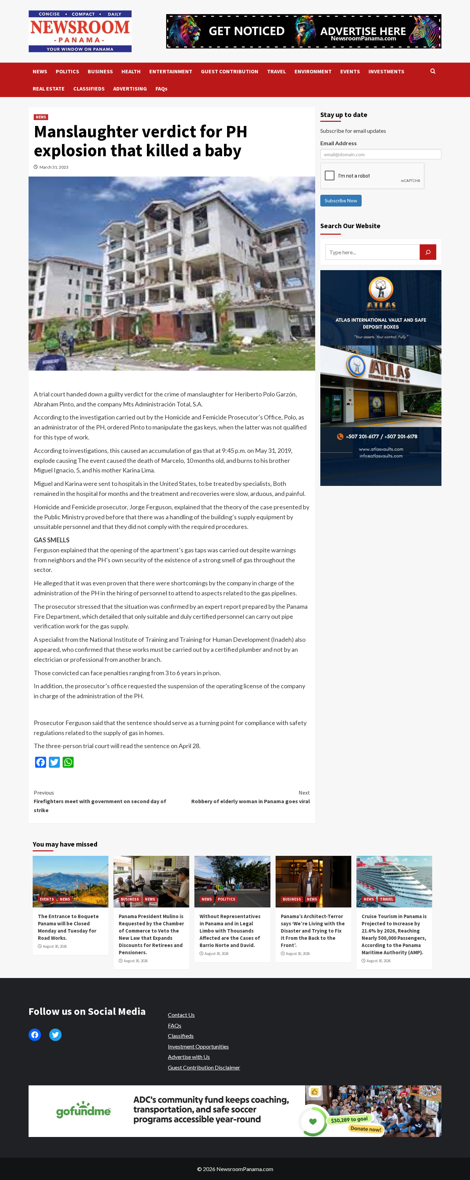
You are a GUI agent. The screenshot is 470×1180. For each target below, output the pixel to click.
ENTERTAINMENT (170, 71)
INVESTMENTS (386, 71)
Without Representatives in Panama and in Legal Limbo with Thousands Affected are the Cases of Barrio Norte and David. (230, 930)
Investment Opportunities (198, 1046)
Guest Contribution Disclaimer (204, 1067)
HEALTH (131, 71)
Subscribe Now (341, 200)
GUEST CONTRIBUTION (229, 71)
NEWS (40, 71)
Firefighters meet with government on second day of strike (100, 801)
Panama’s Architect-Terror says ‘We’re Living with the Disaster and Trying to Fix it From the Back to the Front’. (313, 930)
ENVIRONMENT (313, 71)
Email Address (338, 143)
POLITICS (67, 71)
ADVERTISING (130, 88)
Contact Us (181, 1014)
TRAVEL (276, 71)
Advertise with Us (189, 1056)
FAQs (162, 88)
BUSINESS (100, 71)
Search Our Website (350, 225)
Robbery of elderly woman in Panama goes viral (250, 797)
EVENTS (350, 71)
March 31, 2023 (54, 167)
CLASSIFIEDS (89, 88)
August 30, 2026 (55, 946)
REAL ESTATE (49, 88)
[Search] (433, 71)
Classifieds (181, 1035)
